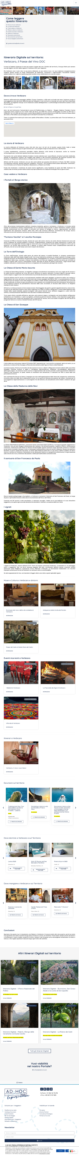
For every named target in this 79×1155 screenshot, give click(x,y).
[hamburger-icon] (76, 3)
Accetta (60, 1150)
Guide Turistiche (9, 1114)
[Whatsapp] (41, 1089)
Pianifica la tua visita (10, 1110)
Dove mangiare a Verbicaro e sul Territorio (23, 883)
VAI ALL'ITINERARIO (7, 998)
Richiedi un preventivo (11, 1121)
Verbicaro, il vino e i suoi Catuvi (16, 768)
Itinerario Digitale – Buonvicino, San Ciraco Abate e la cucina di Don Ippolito (59, 990)
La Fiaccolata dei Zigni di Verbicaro (54, 688)
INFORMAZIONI (9, 615)
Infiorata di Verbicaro (13, 723)
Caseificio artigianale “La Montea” (62, 907)
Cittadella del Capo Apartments (60, 862)
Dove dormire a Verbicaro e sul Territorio (22, 838)
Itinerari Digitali (9, 1117)
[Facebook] (44, 1089)
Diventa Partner (44, 1112)
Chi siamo (42, 1110)
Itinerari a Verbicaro (13, 738)
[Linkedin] (51, 1089)
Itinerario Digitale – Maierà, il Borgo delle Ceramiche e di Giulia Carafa (18, 1033)
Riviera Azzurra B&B (37, 861)
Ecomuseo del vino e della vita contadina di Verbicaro (19, 611)
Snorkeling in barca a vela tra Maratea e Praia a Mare (16, 808)
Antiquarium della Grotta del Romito (54, 610)
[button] (3, 808)
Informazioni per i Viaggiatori (13, 1119)
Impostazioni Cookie (44, 1153)
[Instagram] (48, 1089)
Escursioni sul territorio (14, 783)
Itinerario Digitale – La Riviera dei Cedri (57, 1032)
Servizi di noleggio (10, 1115)
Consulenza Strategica (46, 1114)
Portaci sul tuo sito (45, 1115)
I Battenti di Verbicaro (13, 688)
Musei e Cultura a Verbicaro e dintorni (21, 580)
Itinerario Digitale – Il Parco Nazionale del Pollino (19, 990)
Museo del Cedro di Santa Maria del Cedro (19, 647)
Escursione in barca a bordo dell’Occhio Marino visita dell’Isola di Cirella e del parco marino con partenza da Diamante (62, 809)
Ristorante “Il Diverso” (38, 907)
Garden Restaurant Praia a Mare (16, 907)
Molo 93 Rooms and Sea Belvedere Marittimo (16, 862)
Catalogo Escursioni (10, 1112)
